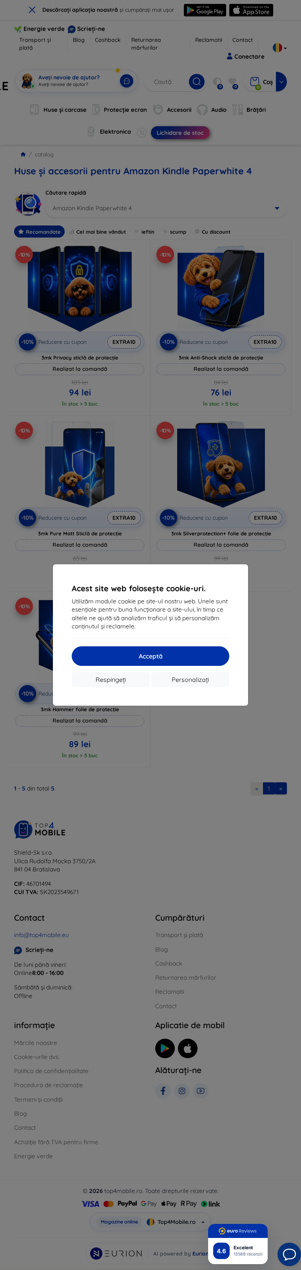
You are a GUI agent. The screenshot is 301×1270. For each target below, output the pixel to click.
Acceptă (151, 656)
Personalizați (190, 679)
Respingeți (111, 679)
